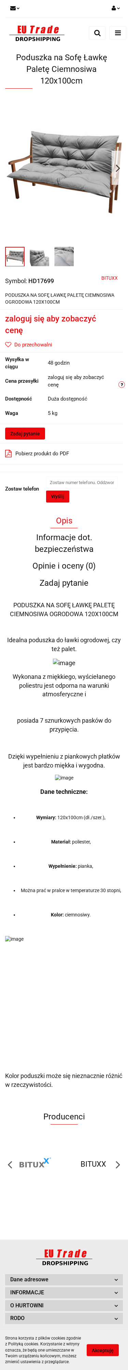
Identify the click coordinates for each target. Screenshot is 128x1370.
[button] (64, 1279)
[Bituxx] (34, 1164)
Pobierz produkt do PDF (42, 454)
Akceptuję (103, 1350)
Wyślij (57, 496)
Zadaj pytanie (25, 433)
